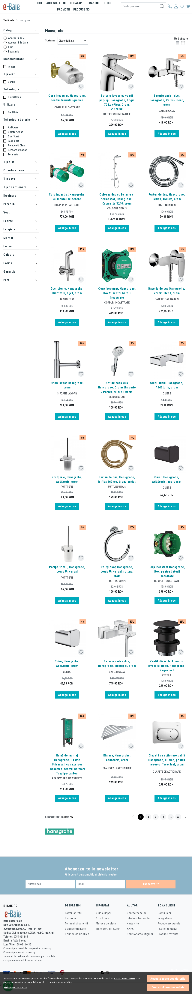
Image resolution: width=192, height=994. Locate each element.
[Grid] (183, 43)
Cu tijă (11, 82)
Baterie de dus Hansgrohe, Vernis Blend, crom (166, 291)
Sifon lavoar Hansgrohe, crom (67, 385)
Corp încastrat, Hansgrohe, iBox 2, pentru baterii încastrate (117, 293)
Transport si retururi (108, 928)
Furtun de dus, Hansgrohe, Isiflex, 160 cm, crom (167, 197)
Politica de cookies (124, 978)
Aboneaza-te (150, 884)
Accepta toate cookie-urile (167, 979)
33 (178, 817)
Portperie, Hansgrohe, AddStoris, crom (67, 479)
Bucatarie (77, 3)
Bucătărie (13, 112)
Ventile (166, 675)
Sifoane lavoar (67, 393)
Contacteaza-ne (137, 913)
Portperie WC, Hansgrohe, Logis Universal (67, 569)
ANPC (130, 928)
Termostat (13, 154)
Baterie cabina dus (167, 299)
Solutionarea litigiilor (140, 934)
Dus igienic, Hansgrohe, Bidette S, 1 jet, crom (67, 291)
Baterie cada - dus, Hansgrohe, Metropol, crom (117, 664)
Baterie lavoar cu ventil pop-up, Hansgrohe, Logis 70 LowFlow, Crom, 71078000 (117, 102)
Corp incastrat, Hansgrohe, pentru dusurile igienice (67, 98)
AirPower (13, 127)
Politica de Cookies (77, 934)
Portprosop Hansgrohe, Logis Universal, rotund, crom (117, 571)
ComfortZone (15, 132)
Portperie (67, 486)
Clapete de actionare (167, 771)
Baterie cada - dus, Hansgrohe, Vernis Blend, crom (166, 100)
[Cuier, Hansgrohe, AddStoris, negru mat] (167, 454)
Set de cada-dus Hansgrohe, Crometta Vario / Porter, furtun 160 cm (117, 387)
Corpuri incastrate (67, 107)
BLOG (107, 3)
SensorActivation (17, 150)
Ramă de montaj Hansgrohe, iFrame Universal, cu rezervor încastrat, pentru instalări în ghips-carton (67, 764)
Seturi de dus (117, 397)
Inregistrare (165, 918)
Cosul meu (102, 918)
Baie (40, 3)
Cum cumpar (103, 913)
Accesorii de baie (18, 42)
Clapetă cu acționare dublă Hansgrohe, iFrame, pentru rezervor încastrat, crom (166, 760)
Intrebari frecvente (138, 918)
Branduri (94, 3)
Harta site (133, 923)
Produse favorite (168, 934)
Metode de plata (106, 923)
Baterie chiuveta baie (116, 114)
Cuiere (167, 393)
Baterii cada (167, 110)
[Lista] (178, 43)
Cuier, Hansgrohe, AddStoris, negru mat (166, 479)
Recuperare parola (169, 923)
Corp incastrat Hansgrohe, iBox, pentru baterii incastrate (166, 571)
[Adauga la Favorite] (81, 86)
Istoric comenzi (167, 928)
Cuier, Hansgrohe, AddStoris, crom (67, 664)
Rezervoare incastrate (67, 778)
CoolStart (13, 136)
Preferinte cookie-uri (15, 987)
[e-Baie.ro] (15, 6)
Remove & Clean (17, 145)
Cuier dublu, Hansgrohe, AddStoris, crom (166, 385)
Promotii (63, 9)
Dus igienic (67, 299)
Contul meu (165, 913)
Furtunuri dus (167, 205)
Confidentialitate (75, 928)
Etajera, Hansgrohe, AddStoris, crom (117, 758)
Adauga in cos (67, 134)
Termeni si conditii (76, 923)
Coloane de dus (117, 208)
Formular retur (73, 913)
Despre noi (71, 918)
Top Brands (8, 20)
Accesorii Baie (16, 38)
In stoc (11, 66)
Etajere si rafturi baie (117, 768)
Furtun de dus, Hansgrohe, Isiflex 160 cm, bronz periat (117, 479)
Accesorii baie (56, 3)
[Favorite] (182, 6)
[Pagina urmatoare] (186, 817)
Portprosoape (117, 581)
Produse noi (81, 9)
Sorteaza (50, 40)
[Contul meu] (170, 6)
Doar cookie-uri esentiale (168, 987)
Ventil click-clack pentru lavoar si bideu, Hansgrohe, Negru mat (166, 666)
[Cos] (188, 6)
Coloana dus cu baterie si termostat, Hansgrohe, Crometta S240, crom (116, 199)
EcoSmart (13, 141)
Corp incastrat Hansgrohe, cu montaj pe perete (67, 197)
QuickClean (14, 97)
